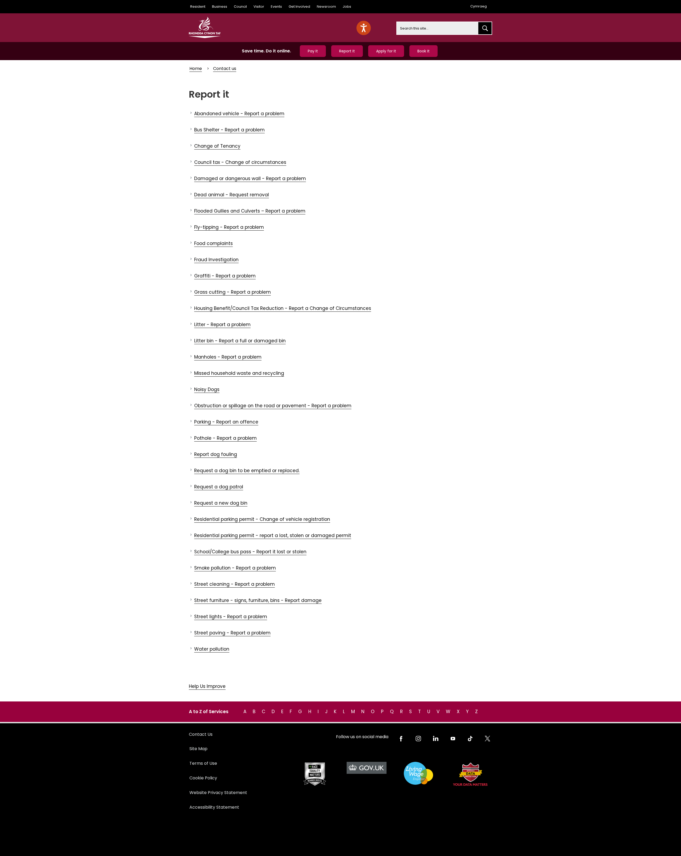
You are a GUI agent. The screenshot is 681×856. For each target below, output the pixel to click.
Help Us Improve (207, 686)
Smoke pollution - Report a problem (235, 568)
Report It (347, 51)
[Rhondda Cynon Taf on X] (487, 738)
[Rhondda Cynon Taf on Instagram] (418, 738)
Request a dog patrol (218, 487)
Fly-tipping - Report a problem (229, 227)
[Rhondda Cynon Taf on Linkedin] (435, 738)
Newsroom (326, 6)
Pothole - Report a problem (225, 438)
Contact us (224, 68)
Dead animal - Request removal (231, 195)
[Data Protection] (470, 774)
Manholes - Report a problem (227, 357)
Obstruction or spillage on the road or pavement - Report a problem (272, 405)
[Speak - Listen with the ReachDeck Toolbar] (363, 28)
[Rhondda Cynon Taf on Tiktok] (470, 738)
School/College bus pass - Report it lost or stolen (250, 551)
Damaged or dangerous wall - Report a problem (250, 178)
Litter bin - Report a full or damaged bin (240, 341)
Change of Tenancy (217, 146)
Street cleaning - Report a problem (234, 584)
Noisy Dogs (206, 389)
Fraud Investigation (216, 259)
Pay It (313, 51)
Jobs (347, 6)
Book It (423, 51)
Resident (197, 6)
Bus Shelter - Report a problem (229, 130)
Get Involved (299, 6)
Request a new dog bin (220, 503)
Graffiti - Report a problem (225, 276)
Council (240, 6)
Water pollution (211, 649)
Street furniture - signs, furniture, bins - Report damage (258, 600)
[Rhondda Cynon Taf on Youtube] (453, 738)
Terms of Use (203, 763)
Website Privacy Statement (218, 792)
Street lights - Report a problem (230, 616)
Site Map (198, 749)
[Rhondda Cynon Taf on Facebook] (401, 738)
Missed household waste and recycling (239, 373)
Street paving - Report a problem (232, 633)
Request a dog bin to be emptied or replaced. (247, 470)
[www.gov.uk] (315, 774)
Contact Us (201, 734)
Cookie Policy (203, 778)
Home (195, 68)
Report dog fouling (215, 454)
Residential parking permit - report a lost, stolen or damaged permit (272, 535)
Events (276, 6)
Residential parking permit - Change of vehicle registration (262, 519)
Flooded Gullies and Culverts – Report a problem (249, 211)
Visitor (259, 6)
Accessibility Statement (214, 807)
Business (219, 6)
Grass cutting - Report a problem (232, 292)
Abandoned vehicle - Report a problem (239, 113)
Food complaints (213, 243)
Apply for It (386, 51)
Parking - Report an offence (226, 422)
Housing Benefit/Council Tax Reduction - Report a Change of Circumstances (282, 308)
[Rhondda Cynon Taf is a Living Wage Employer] (418, 773)
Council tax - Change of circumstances (240, 162)
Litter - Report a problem (222, 324)
